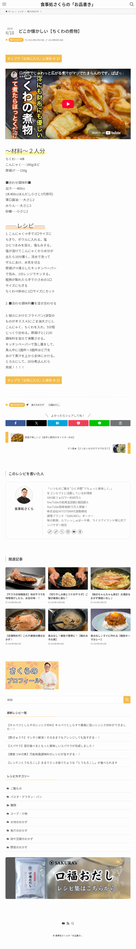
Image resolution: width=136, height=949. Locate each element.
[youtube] (74, 531)
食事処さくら (24, 508)
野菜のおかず (18, 847)
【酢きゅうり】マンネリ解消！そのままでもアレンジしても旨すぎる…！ (53, 737)
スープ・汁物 (18, 813)
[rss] (68, 923)
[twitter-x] (62, 531)
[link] (50, 531)
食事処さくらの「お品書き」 (68, 4)
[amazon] (80, 531)
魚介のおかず (16, 39)
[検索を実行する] (127, 699)
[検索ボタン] (132, 4)
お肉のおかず (18, 822)
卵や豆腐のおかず (21, 839)
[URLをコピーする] (120, 423)
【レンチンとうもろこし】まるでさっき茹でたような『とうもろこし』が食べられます (62, 762)
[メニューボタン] (4, 4)
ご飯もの (16, 788)
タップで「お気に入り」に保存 (33, 58)
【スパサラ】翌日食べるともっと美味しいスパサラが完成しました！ (51, 746)
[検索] (72, 923)
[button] (15, 423)
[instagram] (68, 531)
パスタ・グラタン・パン (26, 797)
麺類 (13, 805)
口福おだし (54, 404)
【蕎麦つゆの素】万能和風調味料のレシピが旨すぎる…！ (44, 754)
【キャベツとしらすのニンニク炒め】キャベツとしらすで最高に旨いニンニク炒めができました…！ (66, 727)
